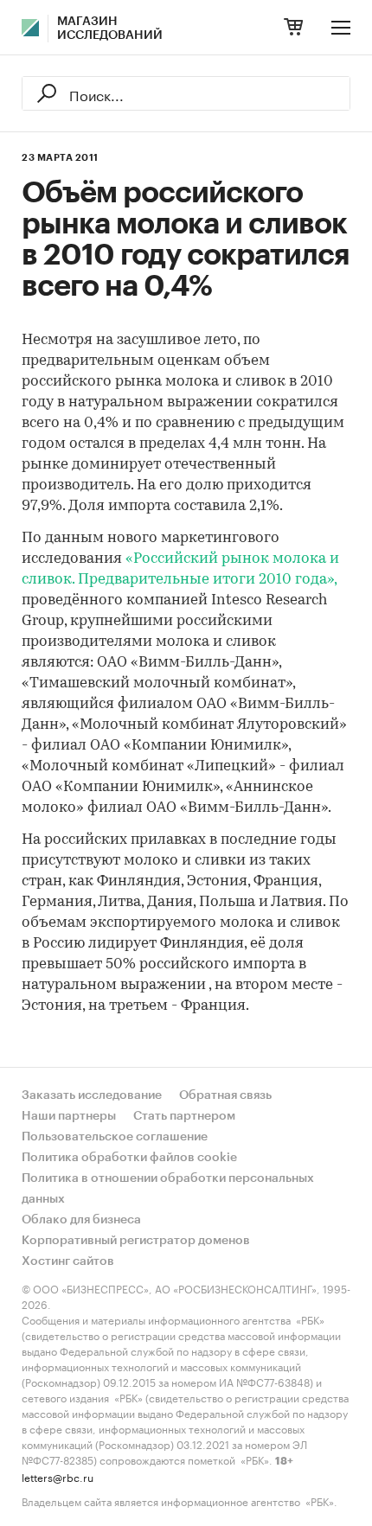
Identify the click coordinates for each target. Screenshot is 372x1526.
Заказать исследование (92, 1095)
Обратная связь (225, 1095)
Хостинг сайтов (68, 1261)
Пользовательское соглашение (115, 1137)
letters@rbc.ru (57, 1476)
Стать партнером (184, 1116)
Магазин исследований (110, 29)
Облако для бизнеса (81, 1220)
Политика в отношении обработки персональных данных (168, 1188)
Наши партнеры (69, 1116)
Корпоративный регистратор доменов (136, 1241)
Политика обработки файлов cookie (129, 1158)
